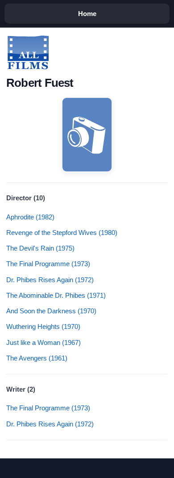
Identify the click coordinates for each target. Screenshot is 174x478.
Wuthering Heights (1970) (43, 326)
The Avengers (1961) (36, 358)
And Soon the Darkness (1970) (51, 311)
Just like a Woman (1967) (43, 342)
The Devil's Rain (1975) (40, 248)
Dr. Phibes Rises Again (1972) (50, 280)
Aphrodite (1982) (30, 217)
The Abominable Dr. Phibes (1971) (56, 295)
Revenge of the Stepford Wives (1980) (61, 232)
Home (87, 13)
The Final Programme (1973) (48, 263)
